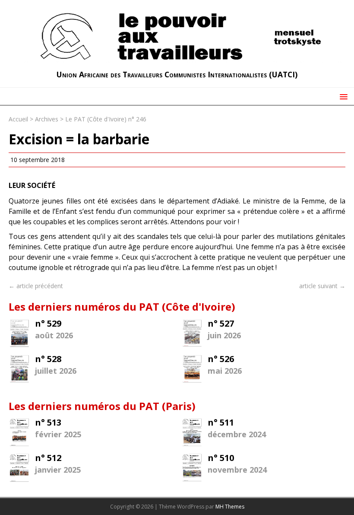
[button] (342, 96)
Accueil (18, 119)
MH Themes (229, 506)
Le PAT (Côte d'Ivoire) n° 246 (105, 119)
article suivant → (322, 286)
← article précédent (36, 286)
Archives (46, 119)
